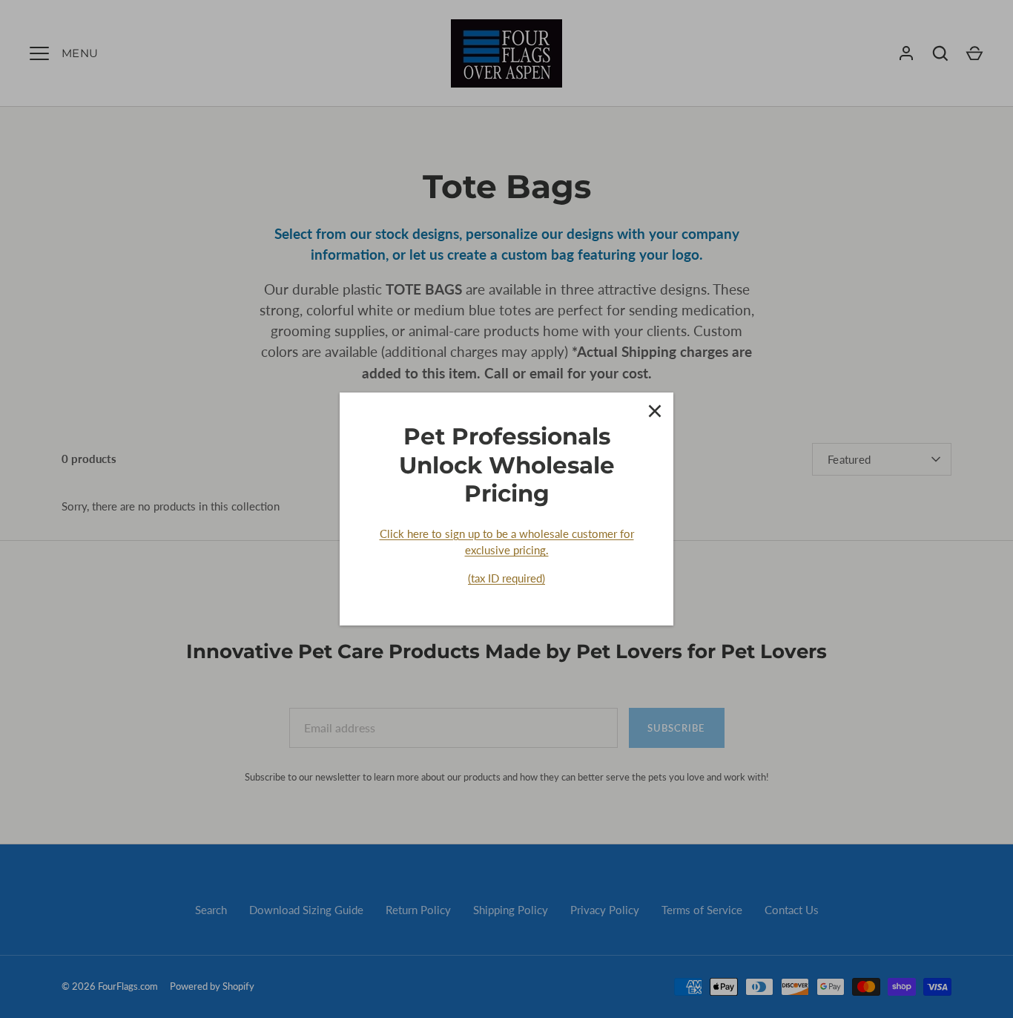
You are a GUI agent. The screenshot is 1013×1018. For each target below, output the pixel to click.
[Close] (655, 411)
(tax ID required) (506, 578)
